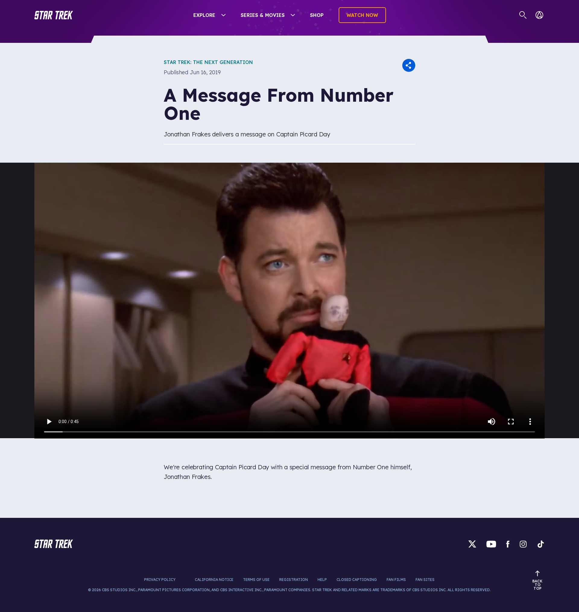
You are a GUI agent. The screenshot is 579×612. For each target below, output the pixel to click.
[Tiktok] (541, 544)
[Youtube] (491, 544)
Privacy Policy (160, 579)
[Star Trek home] (53, 544)
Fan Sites (425, 579)
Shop (317, 15)
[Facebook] (508, 544)
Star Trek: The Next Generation (208, 62)
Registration (293, 579)
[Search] (523, 15)
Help (322, 579)
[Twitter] (472, 544)
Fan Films (396, 579)
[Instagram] (523, 544)
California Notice (214, 579)
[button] (53, 15)
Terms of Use (256, 579)
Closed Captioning (357, 579)
